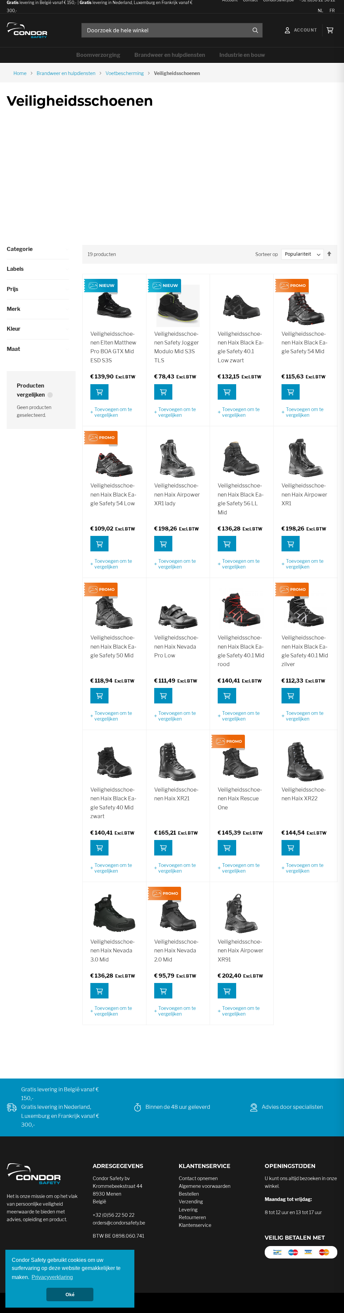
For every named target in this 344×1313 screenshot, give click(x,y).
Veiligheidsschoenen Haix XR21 (176, 794)
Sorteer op (266, 254)
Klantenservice (195, 1225)
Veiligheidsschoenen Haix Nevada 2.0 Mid (176, 951)
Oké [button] (70, 1294)
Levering (188, 1209)
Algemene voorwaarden (204, 1186)
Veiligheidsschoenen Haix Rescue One (240, 799)
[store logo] (27, 30)
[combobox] (172, 30)
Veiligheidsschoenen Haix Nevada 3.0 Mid (112, 951)
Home (20, 73)
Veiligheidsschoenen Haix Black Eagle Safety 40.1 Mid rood (241, 650)
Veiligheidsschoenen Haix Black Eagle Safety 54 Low (113, 494)
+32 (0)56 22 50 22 (113, 1215)
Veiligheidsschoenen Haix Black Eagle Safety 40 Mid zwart (113, 803)
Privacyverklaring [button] (52, 1277)
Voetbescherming (124, 73)
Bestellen (189, 1194)
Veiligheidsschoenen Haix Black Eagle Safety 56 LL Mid (241, 498)
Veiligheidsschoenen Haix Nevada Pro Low (176, 646)
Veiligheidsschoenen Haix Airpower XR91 (240, 951)
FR (332, 10)
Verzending (191, 1201)
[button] (114, 412)
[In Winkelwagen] (99, 392)
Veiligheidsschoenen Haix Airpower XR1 (304, 494)
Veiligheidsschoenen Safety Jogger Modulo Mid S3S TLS (176, 347)
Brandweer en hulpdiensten (66, 73)
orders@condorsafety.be (119, 1223)
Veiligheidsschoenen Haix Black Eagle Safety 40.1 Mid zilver (305, 650)
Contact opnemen (198, 1178)
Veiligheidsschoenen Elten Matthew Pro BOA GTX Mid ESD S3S (113, 347)
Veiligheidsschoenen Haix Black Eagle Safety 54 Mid (305, 343)
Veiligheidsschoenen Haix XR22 (304, 794)
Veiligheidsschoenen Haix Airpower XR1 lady (177, 494)
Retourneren (192, 1217)
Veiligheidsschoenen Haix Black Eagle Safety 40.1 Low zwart (241, 347)
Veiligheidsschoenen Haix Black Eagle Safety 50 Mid (113, 646)
